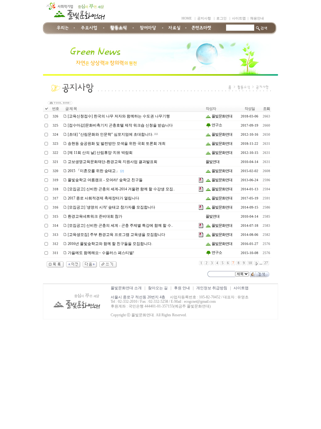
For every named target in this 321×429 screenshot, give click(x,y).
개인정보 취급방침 (211, 288)
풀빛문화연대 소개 (126, 288)
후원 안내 (182, 288)
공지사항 (204, 18)
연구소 (216, 125)
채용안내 (257, 18)
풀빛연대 (212, 162)
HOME (187, 18)
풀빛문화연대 (221, 116)
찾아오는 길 (158, 288)
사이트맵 (239, 18)
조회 (266, 108)
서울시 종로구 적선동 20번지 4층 (138, 297)
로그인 (221, 18)
